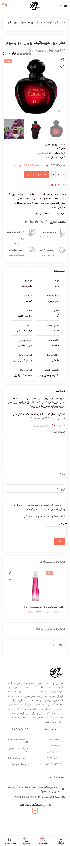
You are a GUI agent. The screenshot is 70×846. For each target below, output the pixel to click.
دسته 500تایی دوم (45, 213)
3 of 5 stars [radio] (40, 425)
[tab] (59, 271)
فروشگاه (47, 22)
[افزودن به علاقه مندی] (62, 66)
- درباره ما (56, 745)
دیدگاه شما (58, 432)
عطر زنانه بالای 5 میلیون (45, 199)
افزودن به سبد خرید (36, 174)
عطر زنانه (35, 194)
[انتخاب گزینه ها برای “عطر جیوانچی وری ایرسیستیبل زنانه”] (10, 573)
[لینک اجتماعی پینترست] (36, 222)
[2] (26, 53)
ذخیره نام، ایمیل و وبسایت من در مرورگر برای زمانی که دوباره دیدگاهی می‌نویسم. (38, 507)
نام (62, 474)
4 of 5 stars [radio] (38, 425)
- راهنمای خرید (53, 751)
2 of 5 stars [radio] (43, 425)
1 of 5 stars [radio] (46, 425)
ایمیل (61, 489)
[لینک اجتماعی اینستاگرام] (35, 811)
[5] (18, 53)
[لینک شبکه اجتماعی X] (41, 222)
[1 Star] (29, 53)
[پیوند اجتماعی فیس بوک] (46, 222)
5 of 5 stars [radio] (35, 425)
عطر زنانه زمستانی (19, 199)
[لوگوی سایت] (35, 5)
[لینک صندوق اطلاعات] (50, 233)
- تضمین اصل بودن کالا (18, 740)
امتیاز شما (58, 425)
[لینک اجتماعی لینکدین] (31, 222)
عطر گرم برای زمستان (26, 203)
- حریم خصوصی (52, 757)
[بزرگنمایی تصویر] (59, 111)
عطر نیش (60, 22)
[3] (23, 53)
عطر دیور (55, 184)
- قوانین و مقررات (52, 764)
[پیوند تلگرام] (26, 222)
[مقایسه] (62, 59)
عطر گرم (45, 203)
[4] (21, 53)
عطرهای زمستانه (56, 207)
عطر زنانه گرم (58, 203)
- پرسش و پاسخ (20, 764)
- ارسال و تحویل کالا (18, 758)
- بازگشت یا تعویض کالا (18, 750)
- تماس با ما (55, 739)
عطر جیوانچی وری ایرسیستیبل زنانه (43, 607)
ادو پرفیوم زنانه (50, 194)
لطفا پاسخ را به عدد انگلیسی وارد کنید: (43, 516)
